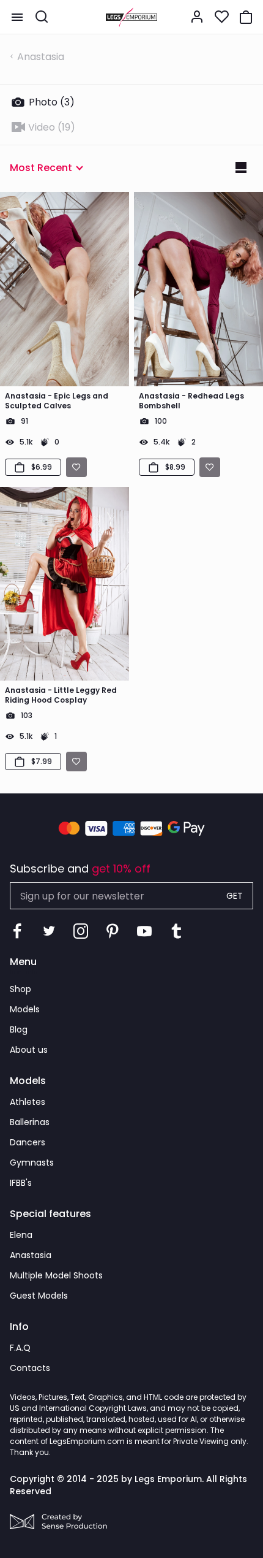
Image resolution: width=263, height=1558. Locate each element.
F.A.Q (20, 1348)
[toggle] (17, 17)
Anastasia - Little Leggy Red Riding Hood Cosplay (61, 695)
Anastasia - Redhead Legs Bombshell (191, 401)
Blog (19, 1029)
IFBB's (21, 1183)
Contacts (30, 1368)
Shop (20, 989)
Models (25, 1009)
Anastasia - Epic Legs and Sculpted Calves (56, 401)
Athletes (27, 1102)
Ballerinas (30, 1122)
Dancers (27, 1142)
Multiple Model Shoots (56, 1275)
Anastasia (40, 57)
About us (29, 1050)
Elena (21, 1235)
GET (234, 896)
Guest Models (39, 1295)
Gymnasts (32, 1162)
